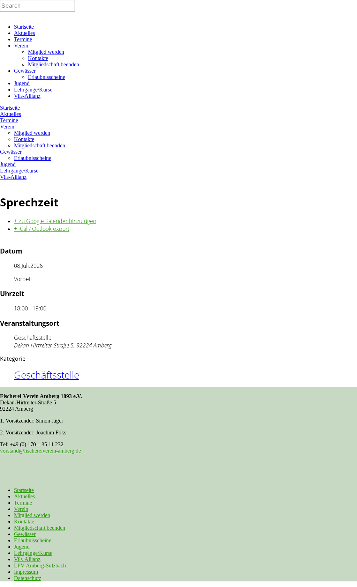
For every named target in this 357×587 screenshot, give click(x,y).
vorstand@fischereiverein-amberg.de (40, 451)
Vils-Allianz (27, 559)
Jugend (22, 547)
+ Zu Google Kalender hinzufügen (55, 221)
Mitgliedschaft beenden (39, 528)
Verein (21, 509)
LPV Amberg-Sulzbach (40, 565)
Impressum (26, 572)
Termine (23, 503)
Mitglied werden (32, 515)
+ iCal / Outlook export (41, 229)
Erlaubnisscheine (32, 540)
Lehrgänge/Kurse (33, 553)
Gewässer (25, 534)
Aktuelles (24, 496)
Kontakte (24, 521)
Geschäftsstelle (46, 374)
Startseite (24, 490)
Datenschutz (27, 578)
